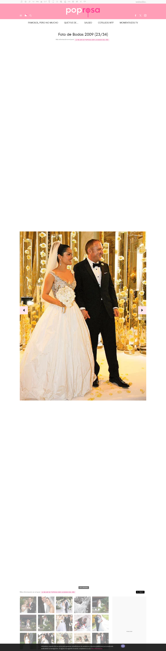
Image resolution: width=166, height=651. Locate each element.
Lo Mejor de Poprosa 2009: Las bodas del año (92, 40)
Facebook (135, 15)
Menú (21, 15)
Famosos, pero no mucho (43, 22)
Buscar (30, 15)
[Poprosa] (83, 11)
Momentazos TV (129, 22)
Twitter (140, 15)
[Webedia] (141, 1)
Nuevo (25, 15)
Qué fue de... (71, 22)
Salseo (88, 22)
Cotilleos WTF (106, 22)
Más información (96, 648)
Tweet (141, 592)
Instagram (145, 15)
